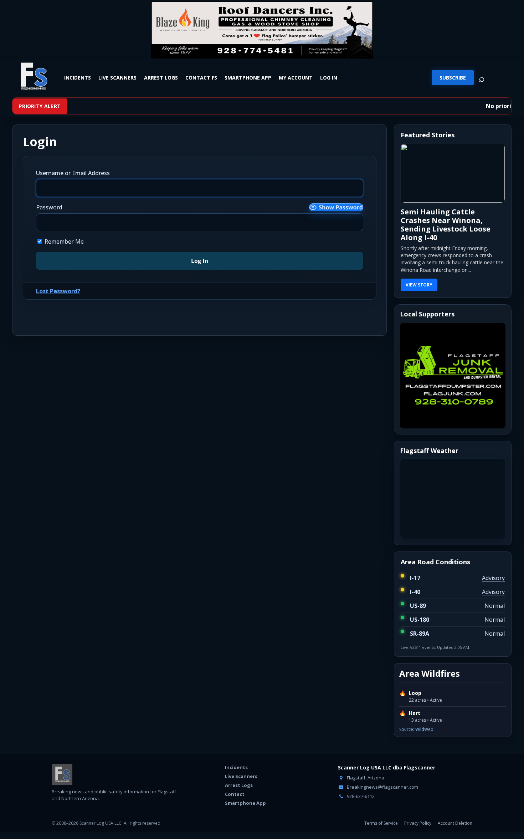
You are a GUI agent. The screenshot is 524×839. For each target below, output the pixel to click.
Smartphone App (248, 77)
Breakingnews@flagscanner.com (382, 787)
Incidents (77, 77)
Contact (235, 794)
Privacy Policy (417, 823)
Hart (414, 713)
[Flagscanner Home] (32, 76)
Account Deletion (455, 823)
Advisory (493, 578)
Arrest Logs (161, 77)
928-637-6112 (360, 796)
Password (49, 207)
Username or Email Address (73, 173)
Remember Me (63, 241)
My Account (296, 77)
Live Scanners (117, 77)
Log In (328, 77)
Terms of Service (381, 823)
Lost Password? (58, 291)
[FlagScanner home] (62, 774)
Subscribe (453, 77)
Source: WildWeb (416, 729)
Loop (415, 693)
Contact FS (201, 77)
